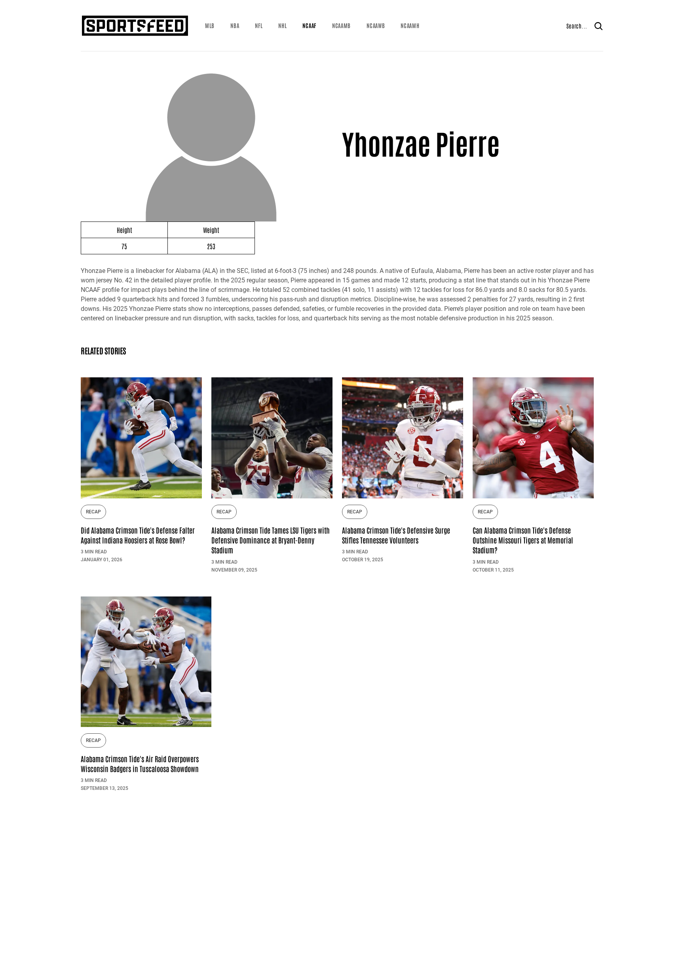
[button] (210, 25)
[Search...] (598, 26)
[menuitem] (210, 25)
